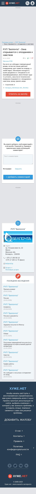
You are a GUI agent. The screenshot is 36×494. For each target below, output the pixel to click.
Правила (18, 441)
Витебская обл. (17, 88)
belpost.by (9, 263)
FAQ (18, 454)
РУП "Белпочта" (11, 287)
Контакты (18, 436)
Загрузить (18, 169)
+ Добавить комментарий (18, 177)
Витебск (25, 88)
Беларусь (8, 88)
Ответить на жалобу (18, 94)
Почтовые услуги (12, 270)
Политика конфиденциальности (18, 448)
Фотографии (7, 169)
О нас (18, 431)
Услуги (8, 268)
